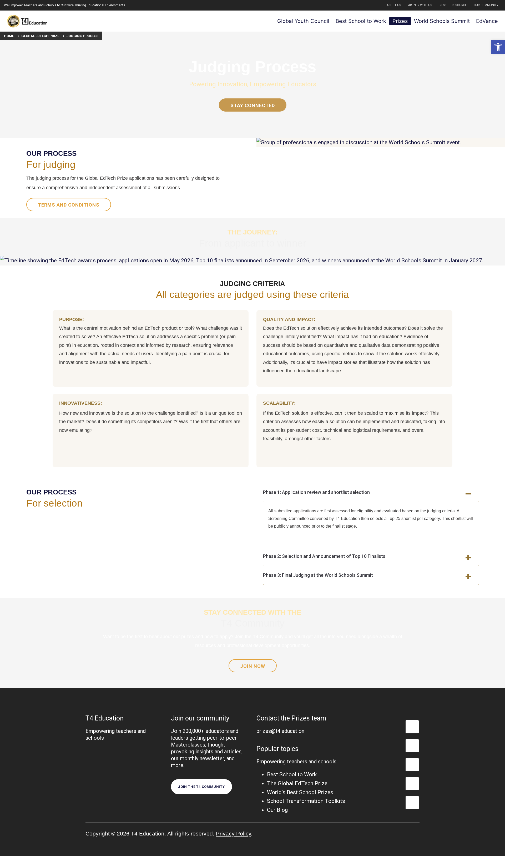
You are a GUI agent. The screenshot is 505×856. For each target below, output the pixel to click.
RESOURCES (460, 5)
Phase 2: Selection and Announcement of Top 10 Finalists (324, 556)
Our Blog (277, 810)
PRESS (442, 5)
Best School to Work (292, 774)
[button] (498, 47)
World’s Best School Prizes (300, 792)
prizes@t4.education (280, 731)
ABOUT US (394, 5)
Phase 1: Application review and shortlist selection (316, 492)
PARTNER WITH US (419, 5)
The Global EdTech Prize (297, 783)
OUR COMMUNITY (486, 5)
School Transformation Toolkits (306, 801)
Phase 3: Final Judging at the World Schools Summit (318, 575)
